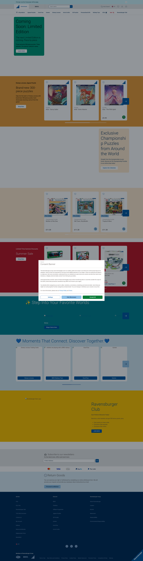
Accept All (93, 297)
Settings (50, 297)
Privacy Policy (63, 290)
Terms (70, 290)
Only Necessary (71, 297)
